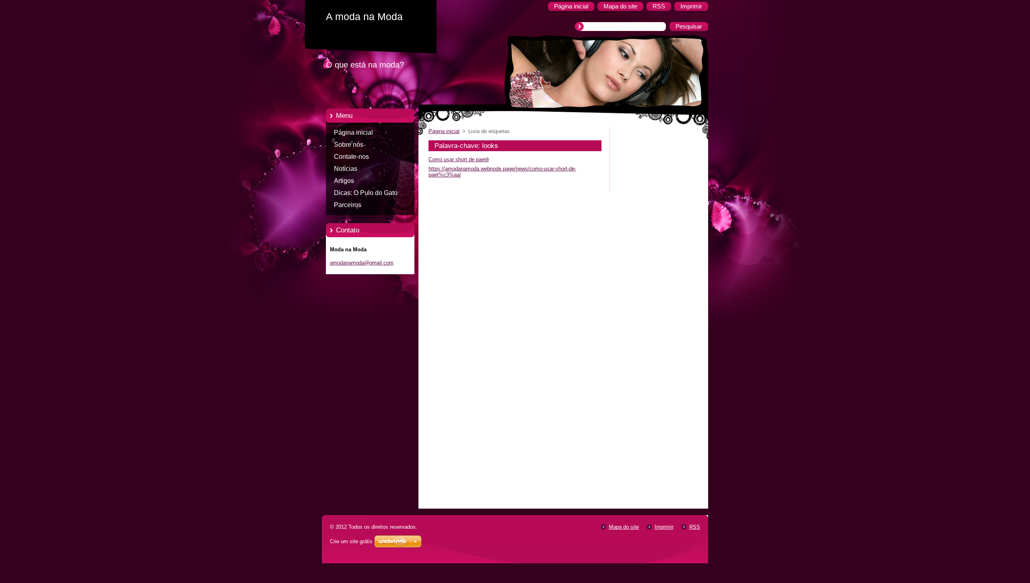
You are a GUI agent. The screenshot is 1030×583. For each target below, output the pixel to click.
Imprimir (664, 527)
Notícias (345, 168)
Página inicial (353, 132)
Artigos (344, 180)
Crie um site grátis (351, 541)
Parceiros (347, 204)
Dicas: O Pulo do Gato (366, 192)
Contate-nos (351, 156)
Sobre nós (348, 144)
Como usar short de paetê (458, 159)
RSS (694, 527)
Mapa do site (624, 527)
